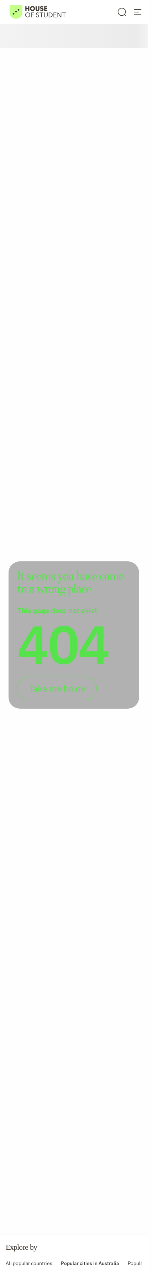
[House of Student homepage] (38, 12)
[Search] (122, 12)
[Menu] (137, 12)
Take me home (57, 688)
